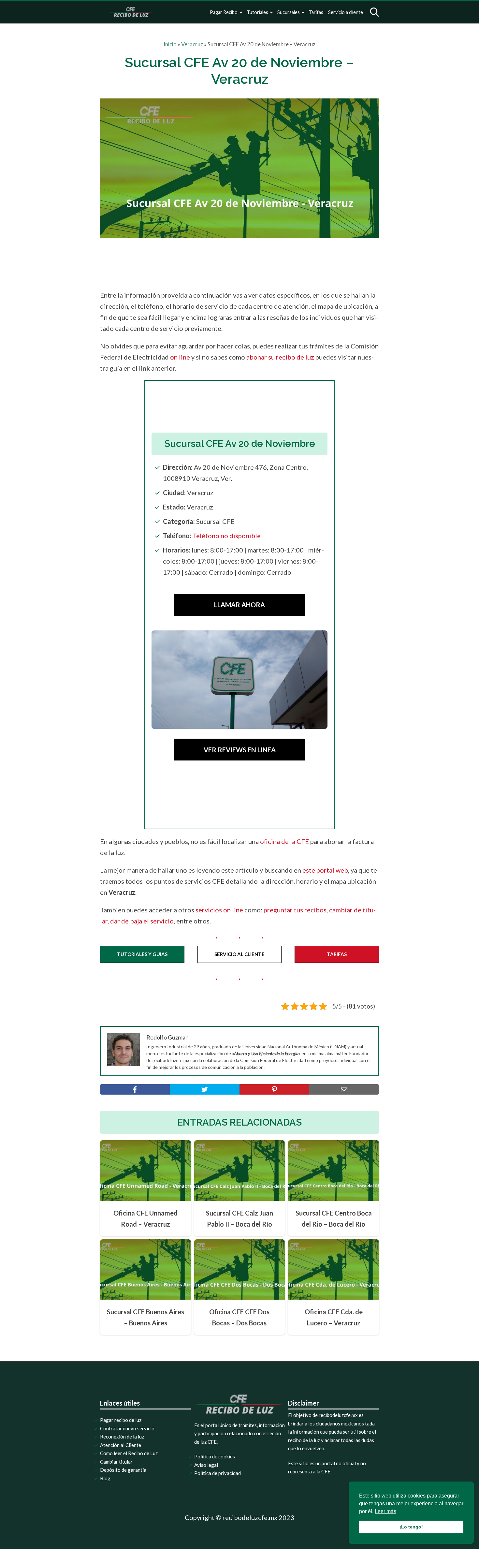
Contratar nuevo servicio (127, 1428)
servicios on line (219, 910)
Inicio (170, 44)
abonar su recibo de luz (280, 357)
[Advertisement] (253, 262)
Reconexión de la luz (122, 1436)
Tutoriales (257, 12)
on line (180, 357)
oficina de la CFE (284, 841)
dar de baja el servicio (142, 921)
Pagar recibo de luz (120, 1420)
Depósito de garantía (123, 1470)
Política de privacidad (217, 1473)
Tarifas (316, 12)
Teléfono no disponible (227, 535)
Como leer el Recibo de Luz (129, 1453)
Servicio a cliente (345, 12)
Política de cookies (214, 1456)
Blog (105, 1478)
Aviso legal (206, 1465)
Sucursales (288, 12)
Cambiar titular (116, 1462)
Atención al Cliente (120, 1445)
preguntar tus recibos (295, 910)
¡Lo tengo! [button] (411, 1526)
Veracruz (192, 44)
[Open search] (374, 12)
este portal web (325, 870)
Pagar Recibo (224, 12)
